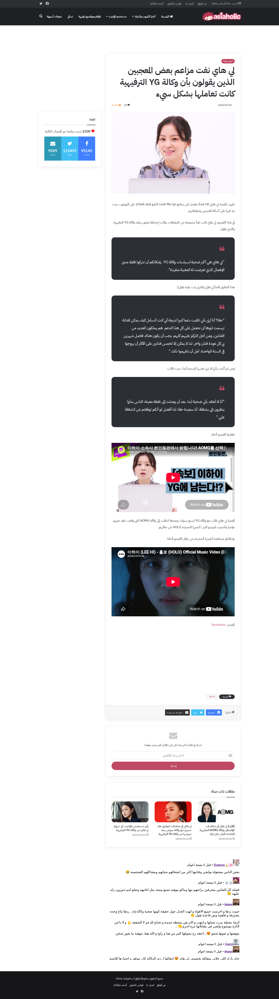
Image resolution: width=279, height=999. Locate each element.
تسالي (70, 16)
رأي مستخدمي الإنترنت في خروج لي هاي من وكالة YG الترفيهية (131, 828)
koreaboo (219, 624)
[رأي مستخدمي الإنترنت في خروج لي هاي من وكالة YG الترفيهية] (130, 811)
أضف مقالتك (156, 4)
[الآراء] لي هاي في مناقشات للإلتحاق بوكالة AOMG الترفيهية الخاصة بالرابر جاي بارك (217, 830)
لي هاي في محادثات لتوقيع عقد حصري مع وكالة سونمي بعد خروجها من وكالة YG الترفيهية (174, 830)
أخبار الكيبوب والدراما (145, 16)
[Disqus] (173, 909)
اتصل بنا (189, 4)
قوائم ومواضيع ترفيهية (90, 16)
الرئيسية (165, 16)
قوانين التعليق (174, 4)
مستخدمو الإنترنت (117, 16)
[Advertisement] (139, 36)
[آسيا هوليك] (221, 16)
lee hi (212, 696)
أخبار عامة (228, 61)
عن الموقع (202, 4)
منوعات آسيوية (54, 16)
